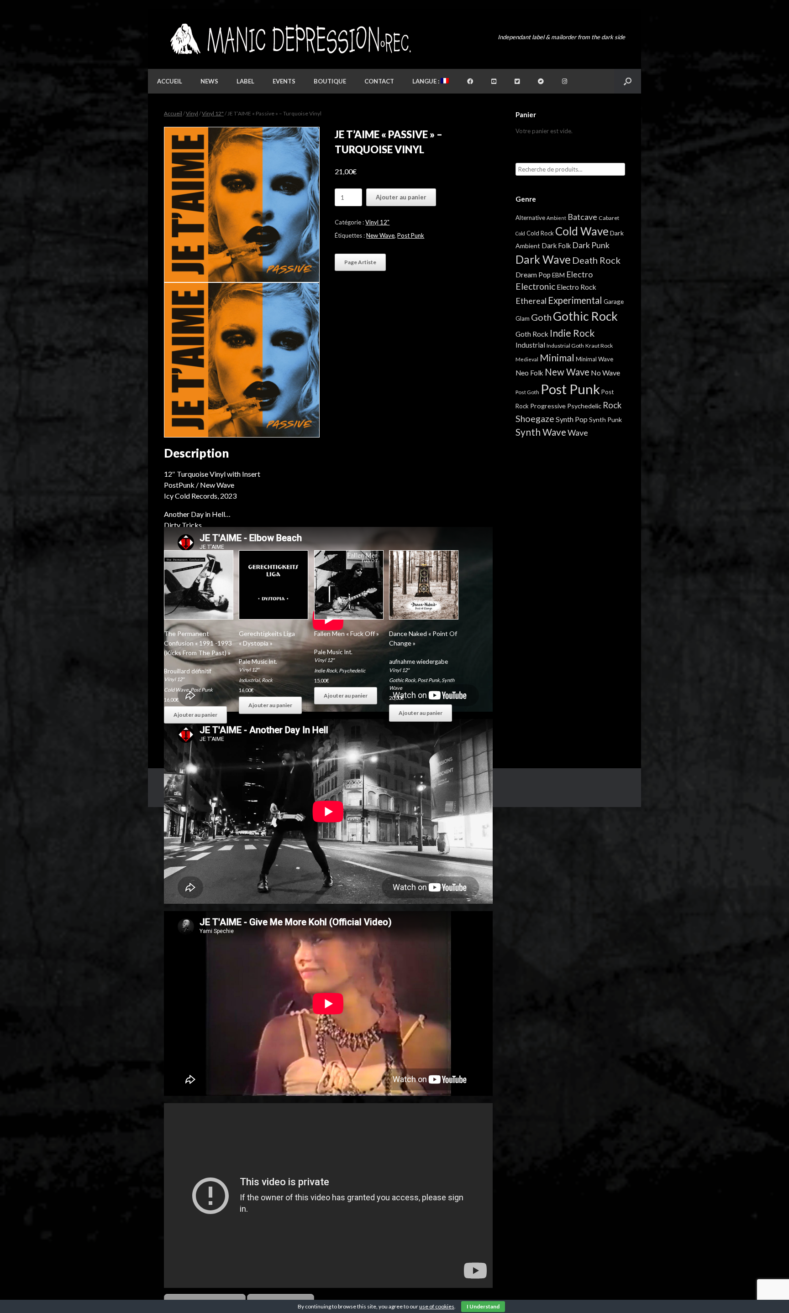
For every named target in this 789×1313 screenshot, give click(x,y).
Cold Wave (176, 690)
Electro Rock (576, 286)
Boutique (330, 81)
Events (284, 81)
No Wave (605, 372)
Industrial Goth (565, 345)
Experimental (575, 300)
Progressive (548, 406)
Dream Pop (533, 275)
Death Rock (596, 260)
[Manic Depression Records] (290, 39)
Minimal (557, 358)
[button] (627, 81)
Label (245, 81)
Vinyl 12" (213, 113)
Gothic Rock (402, 680)
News (209, 81)
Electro (579, 274)
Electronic (535, 286)
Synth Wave (540, 432)
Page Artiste (360, 262)
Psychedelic (352, 670)
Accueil (169, 81)
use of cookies (436, 1306)
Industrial (249, 680)
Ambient (556, 218)
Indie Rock (325, 670)
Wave (578, 432)
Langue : (426, 81)
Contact (379, 81)
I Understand (483, 1306)
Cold (520, 233)
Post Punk (410, 235)
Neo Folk (529, 373)
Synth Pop (572, 419)
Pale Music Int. (258, 661)
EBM (558, 275)
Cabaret (609, 217)
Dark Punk (591, 245)
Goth (541, 317)
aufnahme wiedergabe (418, 661)
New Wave (380, 235)
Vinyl (192, 113)
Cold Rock (540, 233)
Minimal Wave (594, 359)
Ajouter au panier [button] (195, 714)
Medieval (526, 359)
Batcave (582, 217)
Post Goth (527, 392)
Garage (614, 301)
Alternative (530, 217)
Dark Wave (543, 259)
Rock (267, 680)
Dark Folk (556, 245)
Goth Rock (531, 333)
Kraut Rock (599, 345)
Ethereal (531, 301)
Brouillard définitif (187, 671)
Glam (522, 318)
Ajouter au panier (401, 197)
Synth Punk (605, 419)
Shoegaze (534, 418)
